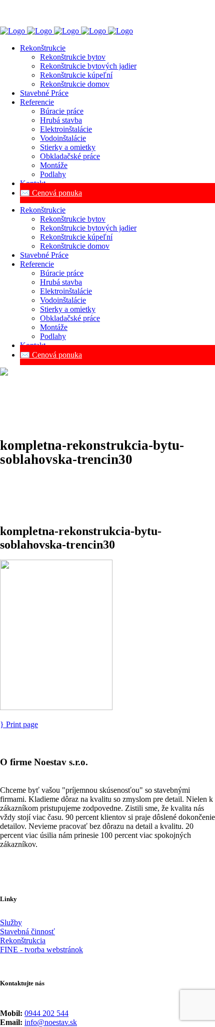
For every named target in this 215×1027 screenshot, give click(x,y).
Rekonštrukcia (23, 940)
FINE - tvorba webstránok (41, 949)
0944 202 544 (46, 1013)
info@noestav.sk (50, 1022)
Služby (11, 922)
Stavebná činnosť (27, 931)
